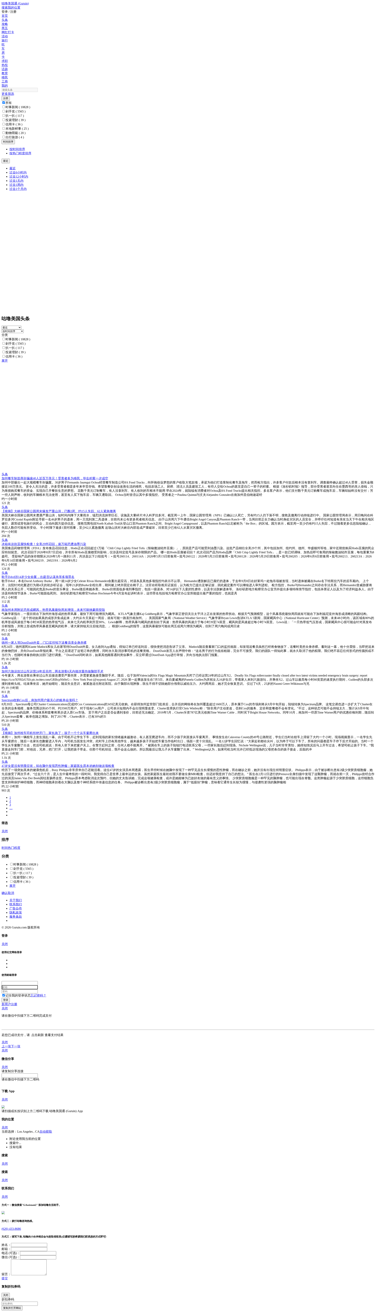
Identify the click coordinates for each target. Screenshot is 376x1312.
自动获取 (46, 1131)
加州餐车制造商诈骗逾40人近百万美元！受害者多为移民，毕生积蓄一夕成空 (55, 478)
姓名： (6, 1244)
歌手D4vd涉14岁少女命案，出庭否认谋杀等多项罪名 (38, 577)
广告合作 (15, 908)
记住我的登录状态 (18, 995)
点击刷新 (37, 1035)
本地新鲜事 (17, 128)
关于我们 (15, 900)
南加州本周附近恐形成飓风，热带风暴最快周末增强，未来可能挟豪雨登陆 (53, 609)
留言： (6, 1274)
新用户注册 (9, 1004)
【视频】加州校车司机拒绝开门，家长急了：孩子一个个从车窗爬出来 (50, 733)
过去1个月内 (18, 189)
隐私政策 (15, 912)
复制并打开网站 (12, 1308)
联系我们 (15, 904)
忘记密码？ (38, 995)
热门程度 (14, 847)
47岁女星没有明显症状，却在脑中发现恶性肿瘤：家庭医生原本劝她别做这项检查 (58, 765)
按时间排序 (17, 149)
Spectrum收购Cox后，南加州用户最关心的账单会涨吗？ (40, 700)
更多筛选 (8, 93)
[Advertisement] (119, 390)
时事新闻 (17, 107)
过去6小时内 (18, 172)
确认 (5, 893)
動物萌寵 (15, 133)
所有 (8, 102)
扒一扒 (14, 115)
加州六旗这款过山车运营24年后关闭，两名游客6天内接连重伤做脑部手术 (52, 671)
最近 (12, 168)
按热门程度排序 (20, 153)
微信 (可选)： (11, 1257)
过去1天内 (16, 180)
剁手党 (15, 111)
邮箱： (6, 1249)
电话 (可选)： (11, 1253)
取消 (11, 893)
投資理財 (15, 120)
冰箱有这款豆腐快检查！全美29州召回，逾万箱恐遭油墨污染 (44, 544)
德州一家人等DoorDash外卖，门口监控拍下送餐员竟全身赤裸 (44, 642)
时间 (5, 847)
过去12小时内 (18, 176)
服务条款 (15, 916)
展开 (5, 360)
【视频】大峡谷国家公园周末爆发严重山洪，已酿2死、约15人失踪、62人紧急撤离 (59, 511)
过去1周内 (16, 184)
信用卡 (13, 124)
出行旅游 (14, 137)
